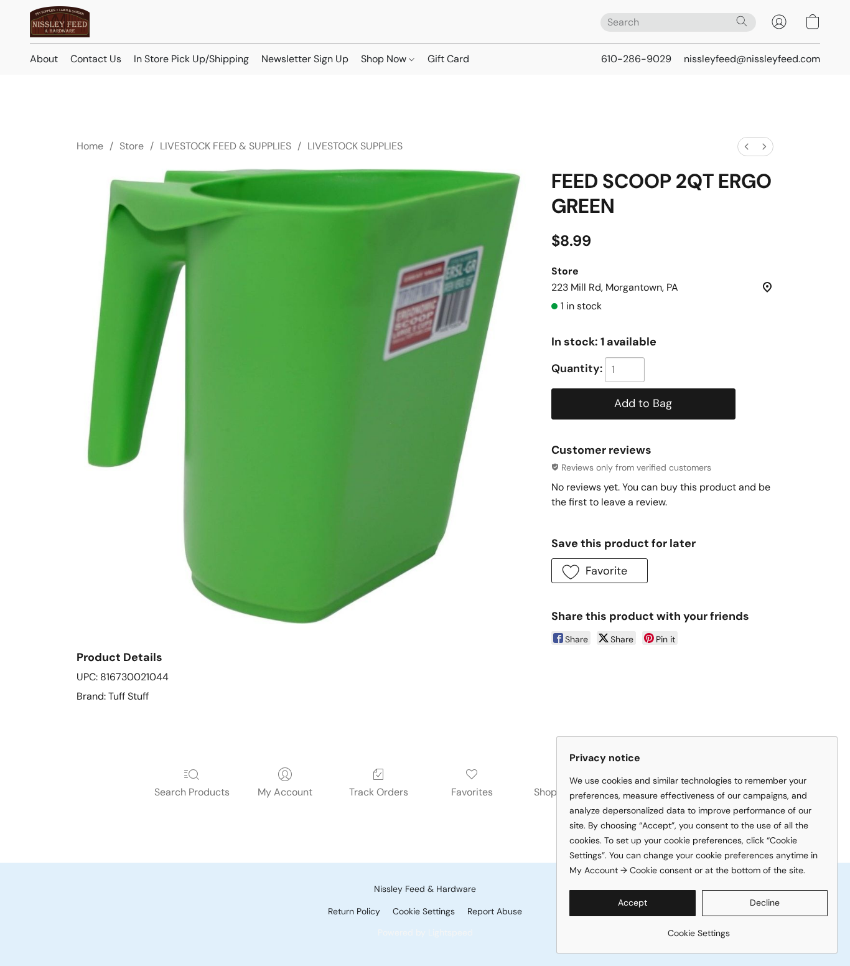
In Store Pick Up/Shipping (191, 58)
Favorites (472, 792)
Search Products (192, 792)
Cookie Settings (424, 911)
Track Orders (378, 792)
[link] (698, 928)
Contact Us (95, 58)
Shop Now (385, 58)
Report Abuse (494, 911)
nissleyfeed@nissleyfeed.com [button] (752, 58)
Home (90, 145)
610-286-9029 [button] (636, 58)
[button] (60, 21)
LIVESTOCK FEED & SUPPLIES (225, 145)
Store (131, 145)
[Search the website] (741, 21)
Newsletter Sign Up (304, 58)
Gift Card (448, 58)
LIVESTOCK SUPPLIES (355, 145)
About (44, 58)
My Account (285, 792)
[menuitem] (746, 147)
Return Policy (354, 911)
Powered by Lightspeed (425, 932)
